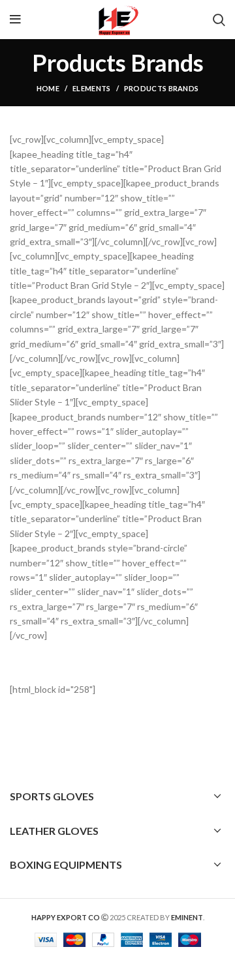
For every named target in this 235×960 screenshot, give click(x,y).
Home (48, 88)
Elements (91, 88)
